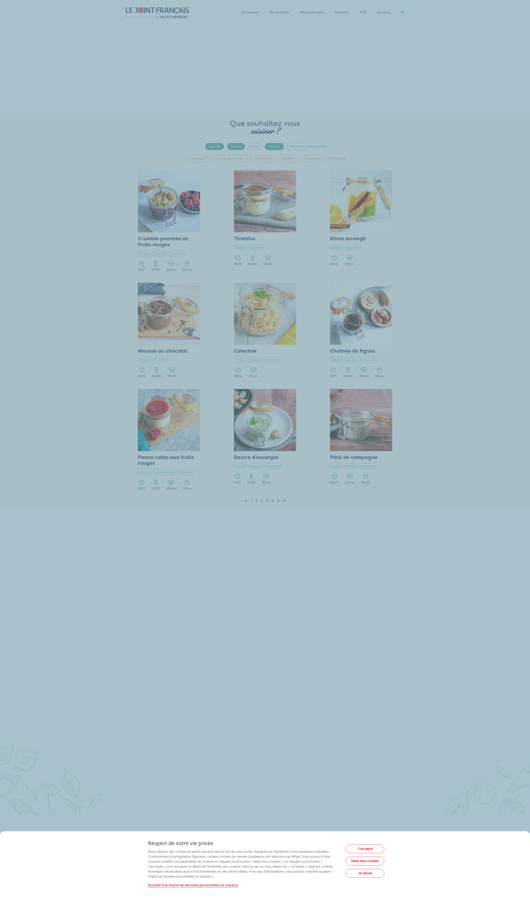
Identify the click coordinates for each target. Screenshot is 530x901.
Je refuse (365, 873)
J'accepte (365, 849)
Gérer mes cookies (365, 861)
